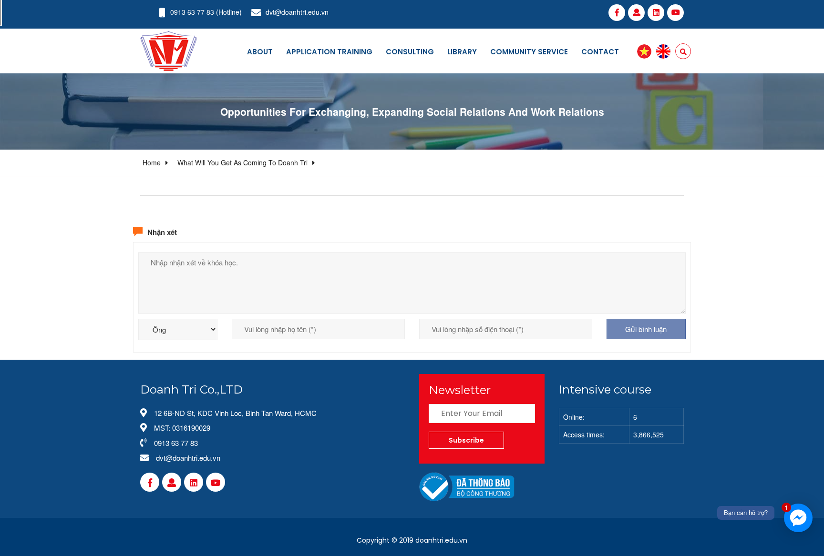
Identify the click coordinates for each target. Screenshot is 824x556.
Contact (600, 52)
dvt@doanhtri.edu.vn (297, 12)
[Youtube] (675, 12)
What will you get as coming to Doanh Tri (242, 162)
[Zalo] (636, 12)
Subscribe (466, 440)
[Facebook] (616, 12)
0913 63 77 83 (192, 12)
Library (462, 52)
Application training (329, 52)
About (260, 52)
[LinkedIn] (656, 12)
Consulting (410, 52)
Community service (529, 52)
